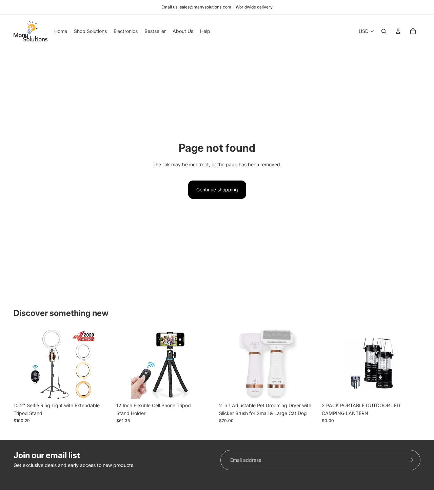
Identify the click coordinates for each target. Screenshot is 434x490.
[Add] (102, 389)
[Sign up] (410, 460)
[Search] (383, 31)
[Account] (398, 31)
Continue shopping (217, 189)
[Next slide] (102, 364)
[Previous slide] (24, 364)
